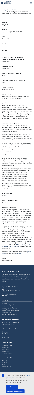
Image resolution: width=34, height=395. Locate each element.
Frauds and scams (7, 353)
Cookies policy (6, 351)
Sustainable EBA (13, 295)
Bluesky (5, 332)
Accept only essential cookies (15, 391)
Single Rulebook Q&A (9, 10)
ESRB (3, 364)
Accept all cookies (12, 386)
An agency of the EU (12, 287)
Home (3, 8)
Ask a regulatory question (9, 309)
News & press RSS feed (8, 324)
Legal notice (5, 349)
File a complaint (6, 312)
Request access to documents (10, 310)
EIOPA (3, 361)
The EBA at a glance (7, 345)
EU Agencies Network (12, 290)
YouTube (6, 338)
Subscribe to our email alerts (10, 322)
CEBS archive (5, 366)
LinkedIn (6, 334)
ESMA (3, 363)
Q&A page (19, 253)
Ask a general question (8, 305)
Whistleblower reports (8, 314)
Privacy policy (5, 347)
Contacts (4, 303)
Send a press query (7, 307)
